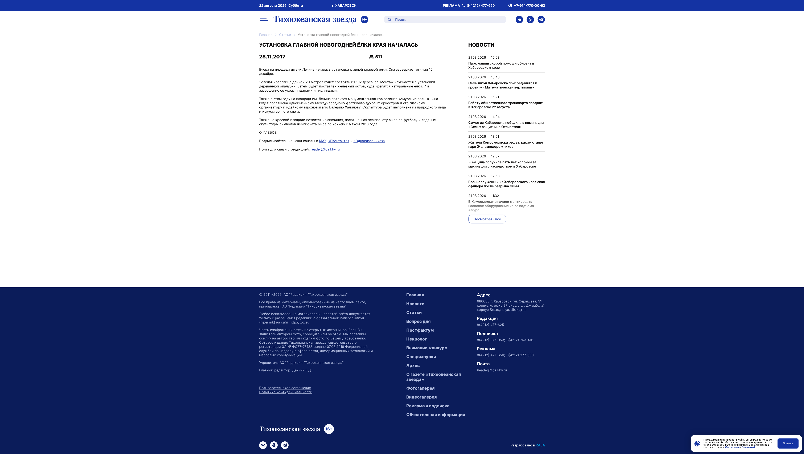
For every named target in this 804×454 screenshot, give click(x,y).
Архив (413, 365)
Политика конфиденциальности (285, 392)
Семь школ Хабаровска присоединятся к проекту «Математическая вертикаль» (502, 85)
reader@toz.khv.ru (325, 149)
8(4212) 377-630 (520, 355)
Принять (788, 443)
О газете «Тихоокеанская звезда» (433, 377)
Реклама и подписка (428, 405)
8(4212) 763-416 (520, 340)
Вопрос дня (418, 321)
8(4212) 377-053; (491, 340)
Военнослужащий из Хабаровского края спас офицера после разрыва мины (506, 184)
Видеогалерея (421, 397)
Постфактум (420, 330)
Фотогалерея (420, 388)
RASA (540, 445)
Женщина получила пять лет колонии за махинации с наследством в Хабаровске (502, 164)
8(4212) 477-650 (481, 5)
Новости (415, 303)
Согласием (732, 447)
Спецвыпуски (421, 356)
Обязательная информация (435, 414)
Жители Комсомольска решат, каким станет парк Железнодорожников (506, 144)
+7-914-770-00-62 (529, 5)
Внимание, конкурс (426, 347)
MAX (322, 141)
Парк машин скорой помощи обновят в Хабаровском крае (501, 65)
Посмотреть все (487, 219)
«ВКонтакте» (338, 141)
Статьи (285, 35)
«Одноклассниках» (369, 141)
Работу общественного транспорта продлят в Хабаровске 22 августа (505, 105)
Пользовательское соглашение (285, 388)
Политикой (748, 447)
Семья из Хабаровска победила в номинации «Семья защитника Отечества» (506, 124)
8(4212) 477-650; (491, 355)
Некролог (416, 339)
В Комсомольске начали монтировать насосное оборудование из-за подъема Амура (501, 205)
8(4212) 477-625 (490, 325)
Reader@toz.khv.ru (492, 370)
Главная (265, 35)
